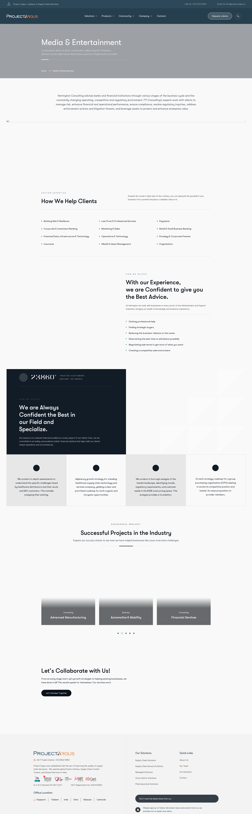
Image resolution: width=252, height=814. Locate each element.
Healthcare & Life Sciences (191, 617)
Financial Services (133, 617)
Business (76, 612)
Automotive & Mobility (76, 617)
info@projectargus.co (235, 4)
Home (43, 71)
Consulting (134, 612)
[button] (118, 633)
